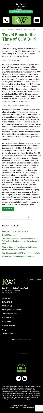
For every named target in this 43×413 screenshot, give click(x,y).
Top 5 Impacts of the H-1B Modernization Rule (21, 253)
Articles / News (8, 325)
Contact (8, 209)
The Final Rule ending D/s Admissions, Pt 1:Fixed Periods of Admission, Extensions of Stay (20, 241)
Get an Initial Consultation (21, 12)
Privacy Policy (13, 408)
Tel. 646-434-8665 (34, 280)
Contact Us (7, 306)
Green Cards (8, 318)
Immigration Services (11, 310)
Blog (4, 329)
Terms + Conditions (28, 408)
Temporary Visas (9, 314)
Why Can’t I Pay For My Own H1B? (15, 232)
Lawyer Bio (7, 302)
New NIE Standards (10, 235)
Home (4, 30)
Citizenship (7, 321)
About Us (6, 298)
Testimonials (7, 333)
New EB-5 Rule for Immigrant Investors (18, 257)
